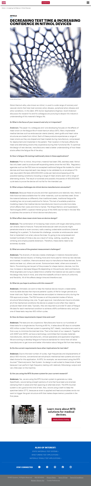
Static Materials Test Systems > (45, 451)
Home (3, 8)
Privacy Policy (51, 477)
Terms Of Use (62, 477)
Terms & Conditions (76, 477)
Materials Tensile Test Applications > (45, 458)
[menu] (88, 2)
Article (13, 16)
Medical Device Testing (61, 419)
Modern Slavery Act (37, 480)
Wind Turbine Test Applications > (45, 455)
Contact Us (45, 2)
